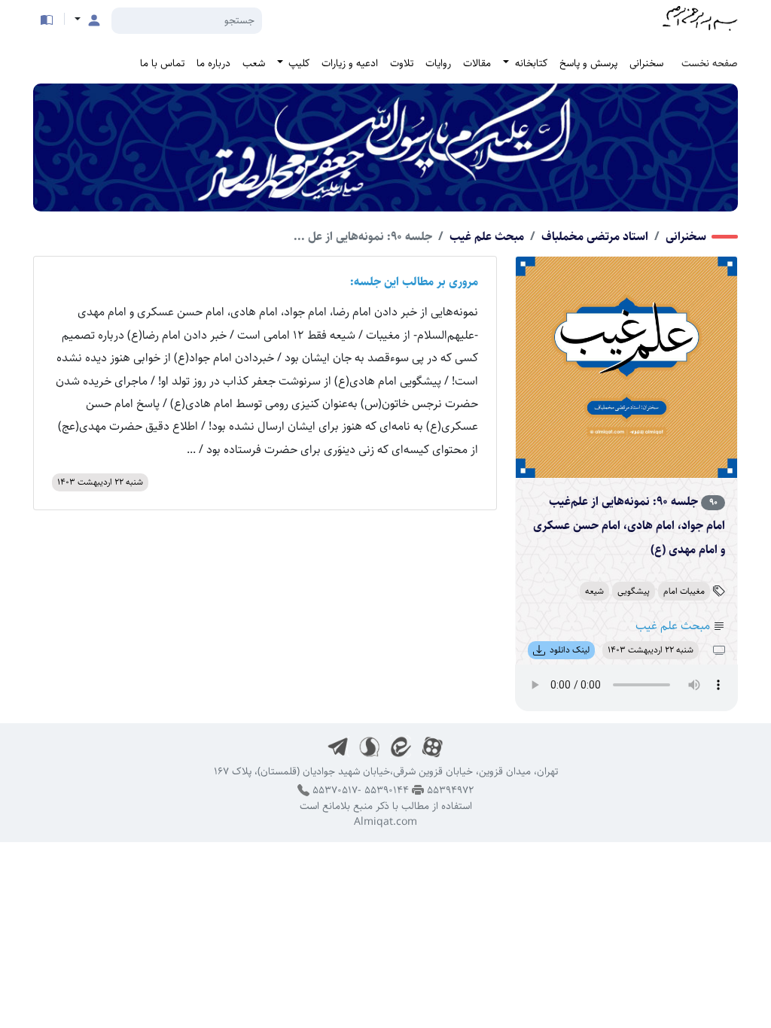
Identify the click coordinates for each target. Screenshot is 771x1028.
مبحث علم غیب (486, 236)
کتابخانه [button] (529, 63)
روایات (438, 63)
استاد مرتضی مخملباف (594, 236)
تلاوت (401, 63)
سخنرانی (646, 63)
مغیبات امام (684, 591)
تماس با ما (162, 63)
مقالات (477, 63)
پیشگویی (633, 591)
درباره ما (213, 63)
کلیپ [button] (297, 63)
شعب (253, 63)
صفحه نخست (709, 63)
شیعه (594, 591)
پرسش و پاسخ (588, 63)
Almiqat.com (385, 822)
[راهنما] (47, 20)
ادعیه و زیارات (350, 63)
